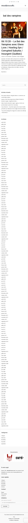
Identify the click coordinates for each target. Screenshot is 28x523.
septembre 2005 (4, 411)
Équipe (2, 492)
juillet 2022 (3, 220)
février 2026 (3, 134)
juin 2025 (3, 150)
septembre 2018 (4, 297)
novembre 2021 (4, 235)
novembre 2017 (4, 317)
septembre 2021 (4, 239)
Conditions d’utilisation (14, 520)
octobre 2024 (4, 166)
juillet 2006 (3, 391)
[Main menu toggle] (25, 5)
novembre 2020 (4, 251)
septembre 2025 (4, 144)
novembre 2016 (4, 339)
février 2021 (3, 249)
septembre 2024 (4, 168)
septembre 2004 (4, 425)
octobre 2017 (4, 319)
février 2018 (3, 311)
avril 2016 (3, 345)
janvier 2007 (4, 379)
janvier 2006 (4, 403)
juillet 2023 (3, 196)
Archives (3, 486)
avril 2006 (3, 397)
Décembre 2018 (4, 293)
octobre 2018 (4, 295)
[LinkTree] (9, 1)
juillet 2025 (3, 148)
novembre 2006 (4, 383)
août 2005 (3, 413)
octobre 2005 (4, 409)
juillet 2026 (3, 124)
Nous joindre (4, 494)
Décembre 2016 (4, 337)
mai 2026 (3, 128)
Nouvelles (3, 441)
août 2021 (3, 241)
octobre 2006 (4, 385)
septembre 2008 (4, 363)
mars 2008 (3, 373)
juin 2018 (3, 303)
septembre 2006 (4, 387)
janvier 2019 (4, 291)
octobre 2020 (4, 253)
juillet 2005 (3, 415)
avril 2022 (3, 226)
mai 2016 (3, 343)
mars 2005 (3, 421)
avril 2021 (3, 247)
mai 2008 (3, 371)
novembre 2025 (4, 140)
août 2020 (3, 257)
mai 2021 (3, 245)
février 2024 (3, 182)
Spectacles (14, 56)
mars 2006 (3, 399)
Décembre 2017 (4, 315)
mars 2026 (3, 132)
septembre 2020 (4, 255)
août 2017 (3, 323)
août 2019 (3, 277)
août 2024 (3, 170)
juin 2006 (3, 393)
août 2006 (3, 389)
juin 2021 (3, 243)
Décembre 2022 (4, 210)
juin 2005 (3, 417)
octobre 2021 (4, 237)
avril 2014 (3, 347)
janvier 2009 (4, 359)
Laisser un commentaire (6, 56)
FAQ (14, 517)
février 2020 (3, 265)
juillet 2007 (3, 375)
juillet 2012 (3, 353)
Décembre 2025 (4, 138)
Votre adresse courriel (6, 500)
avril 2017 (3, 331)
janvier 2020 (4, 267)
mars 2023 (3, 204)
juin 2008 (3, 369)
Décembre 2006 (4, 381)
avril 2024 (3, 178)
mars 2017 (3, 333)
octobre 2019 (4, 273)
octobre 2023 (4, 190)
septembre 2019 (4, 275)
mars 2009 (3, 355)
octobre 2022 (4, 214)
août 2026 (3, 122)
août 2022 (3, 218)
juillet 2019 (3, 279)
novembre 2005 (4, 407)
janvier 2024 (4, 184)
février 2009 (3, 357)
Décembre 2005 (4, 405)
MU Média (3, 439)
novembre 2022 (4, 212)
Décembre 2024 (4, 162)
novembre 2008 (4, 361)
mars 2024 (3, 180)
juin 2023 (3, 198)
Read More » (4, 71)
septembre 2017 (4, 321)
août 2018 (3, 299)
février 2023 (3, 206)
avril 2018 (3, 307)
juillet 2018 (3, 301)
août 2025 (3, 146)
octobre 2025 (4, 142)
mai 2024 (3, 176)
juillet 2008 (3, 367)
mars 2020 (3, 263)
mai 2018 (3, 305)
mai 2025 (3, 152)
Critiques (3, 435)
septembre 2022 (4, 216)
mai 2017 (3, 329)
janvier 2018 (4, 313)
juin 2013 (3, 349)
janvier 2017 (4, 335)
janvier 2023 (4, 208)
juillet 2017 (3, 325)
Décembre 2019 (4, 269)
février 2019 (3, 289)
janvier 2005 (4, 424)
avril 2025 (3, 154)
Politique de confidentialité (14, 518)
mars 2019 (3, 287)
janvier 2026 (4, 136)
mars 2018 (3, 309)
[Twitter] (14, 1)
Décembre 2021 (4, 232)
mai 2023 (3, 200)
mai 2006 (3, 395)
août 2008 (3, 365)
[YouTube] (18, 1)
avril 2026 (3, 130)
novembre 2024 (4, 164)
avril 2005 (3, 419)
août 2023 (3, 194)
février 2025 (3, 158)
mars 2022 (3, 228)
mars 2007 (3, 377)
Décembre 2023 (4, 186)
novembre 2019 (4, 271)
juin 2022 (3, 222)
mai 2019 (3, 283)
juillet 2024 (3, 172)
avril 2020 (3, 261)
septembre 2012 (4, 351)
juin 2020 (3, 259)
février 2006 (3, 401)
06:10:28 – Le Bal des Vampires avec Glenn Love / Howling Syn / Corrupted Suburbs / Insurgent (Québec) (13, 48)
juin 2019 (3, 281)
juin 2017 (3, 327)
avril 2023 (3, 202)
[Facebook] (11, 1)
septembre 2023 (4, 192)
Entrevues (3, 437)
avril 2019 (3, 285)
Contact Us (3, 495)
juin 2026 (3, 126)
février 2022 (3, 231)
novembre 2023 (4, 188)
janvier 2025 (4, 160)
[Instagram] (16, 1)
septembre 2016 (4, 341)
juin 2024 (3, 174)
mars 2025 (3, 156)
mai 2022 (3, 224)
